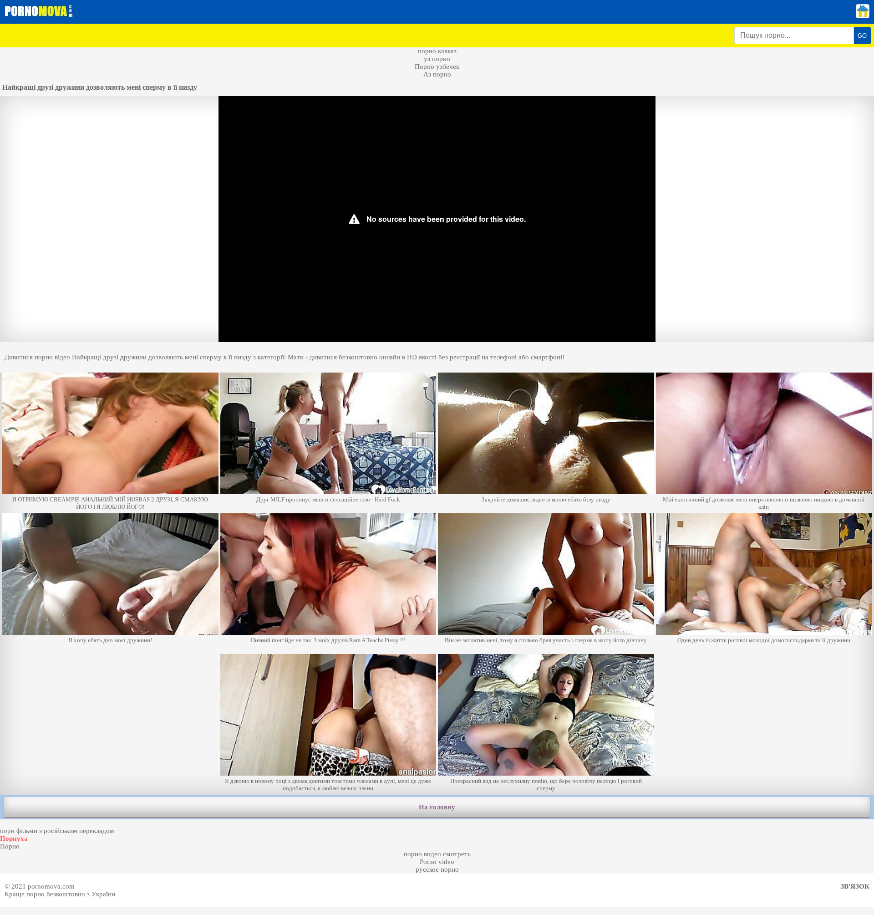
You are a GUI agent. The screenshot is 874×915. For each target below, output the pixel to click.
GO (862, 35)
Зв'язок (854, 886)
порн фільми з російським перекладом (57, 830)
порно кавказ (437, 51)
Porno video (437, 861)
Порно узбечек (437, 66)
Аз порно (437, 74)
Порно (10, 846)
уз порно (437, 58)
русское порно (437, 869)
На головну (437, 807)
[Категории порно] (862, 16)
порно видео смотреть (437, 854)
